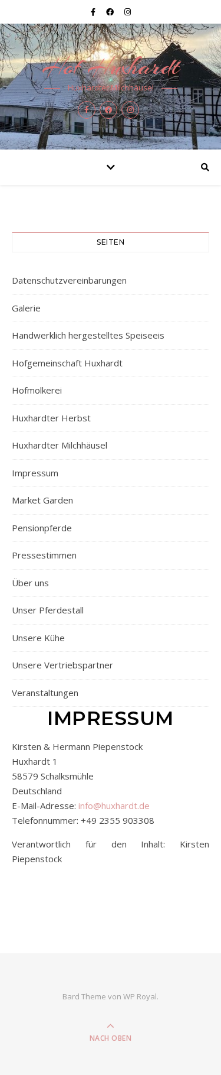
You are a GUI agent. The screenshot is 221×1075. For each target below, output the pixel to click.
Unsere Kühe (38, 638)
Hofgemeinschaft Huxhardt (67, 363)
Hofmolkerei (37, 390)
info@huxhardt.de (114, 805)
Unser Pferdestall (48, 610)
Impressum (35, 473)
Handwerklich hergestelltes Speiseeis (88, 335)
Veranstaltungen (45, 693)
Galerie (26, 308)
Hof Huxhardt (110, 66)
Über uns (30, 583)
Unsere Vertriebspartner (62, 665)
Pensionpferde (42, 528)
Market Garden (42, 500)
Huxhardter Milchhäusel (59, 445)
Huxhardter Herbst (51, 418)
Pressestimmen (44, 555)
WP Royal (140, 996)
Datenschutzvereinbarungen (69, 280)
